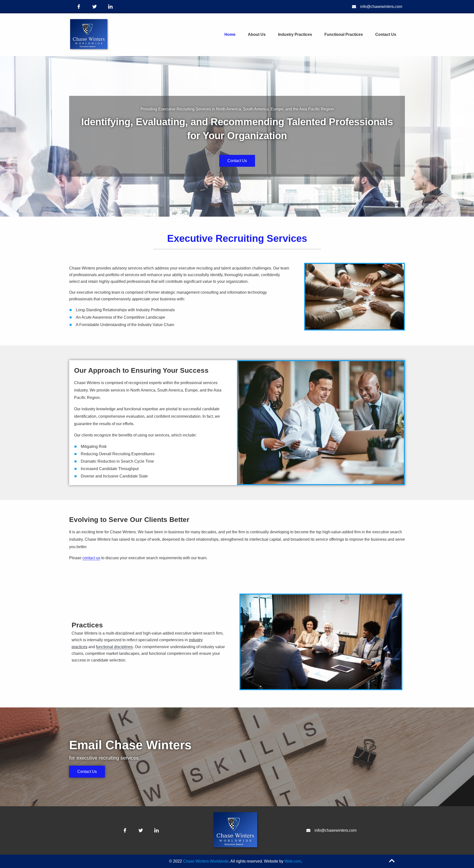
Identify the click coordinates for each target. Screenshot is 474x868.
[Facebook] (79, 6)
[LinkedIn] (110, 6)
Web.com (292, 861)
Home (230, 34)
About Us (257, 34)
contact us (91, 558)
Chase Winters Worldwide (206, 861)
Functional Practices (343, 34)
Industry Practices (295, 34)
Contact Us (385, 34)
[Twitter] (94, 6)
